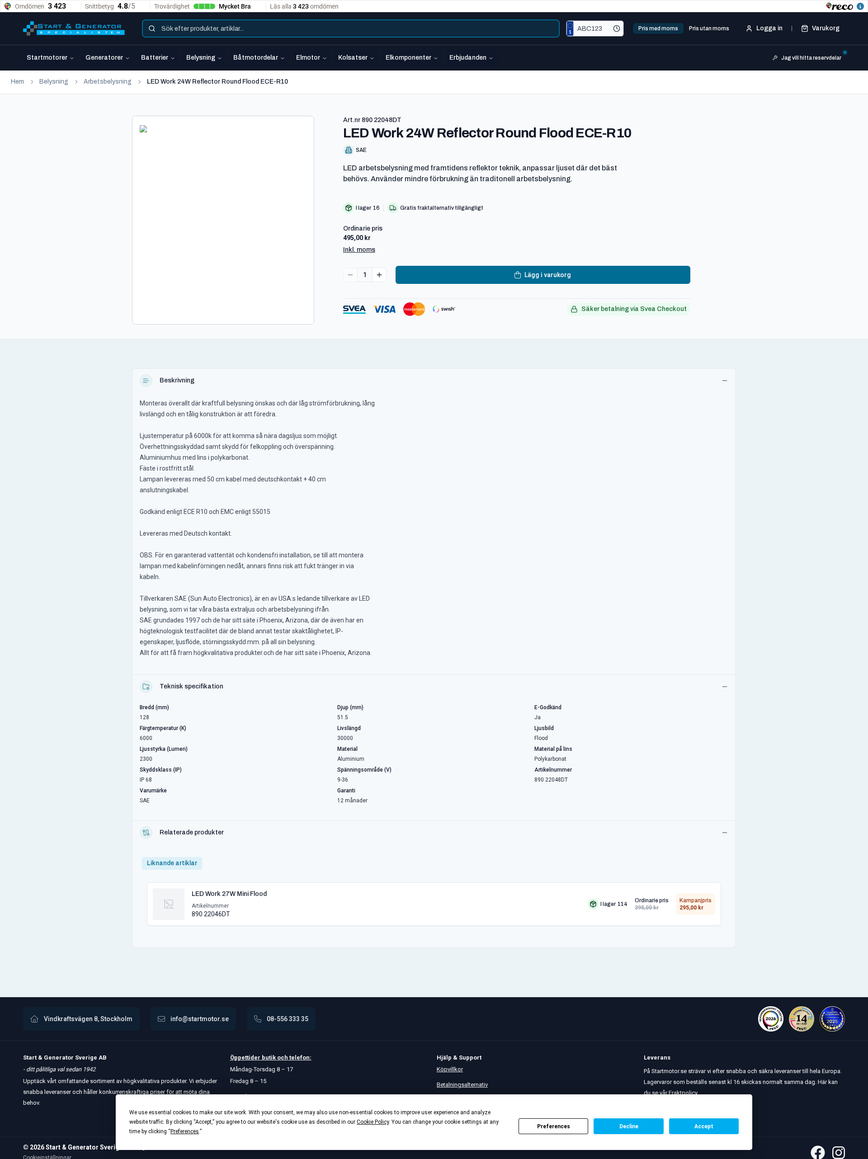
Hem (17, 81)
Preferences (553, 1126)
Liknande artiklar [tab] (172, 863)
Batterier (154, 57)
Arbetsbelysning (108, 81)
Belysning (200, 57)
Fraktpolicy (683, 1092)
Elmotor (308, 57)
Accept (703, 1126)
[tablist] (683, 28)
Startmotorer (47, 57)
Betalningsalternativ (462, 1084)
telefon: (299, 1057)
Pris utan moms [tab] (709, 28)
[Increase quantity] (379, 275)
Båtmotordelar (255, 57)
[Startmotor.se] (74, 28)
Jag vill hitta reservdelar (811, 58)
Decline (628, 1126)
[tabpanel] (434, 900)
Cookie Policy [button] (373, 1122)
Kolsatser (353, 57)
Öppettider (246, 1057)
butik (269, 1057)
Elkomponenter (408, 57)
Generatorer (104, 57)
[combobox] (351, 28)
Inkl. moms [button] (359, 249)
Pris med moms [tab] (658, 28)
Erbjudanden (467, 57)
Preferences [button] (184, 1131)
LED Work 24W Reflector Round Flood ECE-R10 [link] (217, 81)
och (282, 1057)
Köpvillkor (450, 1069)
